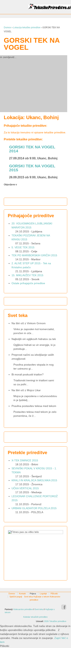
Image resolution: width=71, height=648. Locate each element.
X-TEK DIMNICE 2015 (25, 460)
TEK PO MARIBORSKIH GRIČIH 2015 (34, 255)
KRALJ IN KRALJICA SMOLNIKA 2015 (34, 480)
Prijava (33, 593)
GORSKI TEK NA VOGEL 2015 (32, 168)
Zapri (57, 637)
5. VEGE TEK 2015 (23, 247)
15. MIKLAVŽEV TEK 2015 (27, 275)
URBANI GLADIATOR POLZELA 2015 (34, 508)
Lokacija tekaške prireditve (27, 27)
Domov (7, 27)
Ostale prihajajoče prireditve (28, 283)
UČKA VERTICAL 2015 (25, 488)
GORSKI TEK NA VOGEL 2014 (32, 149)
